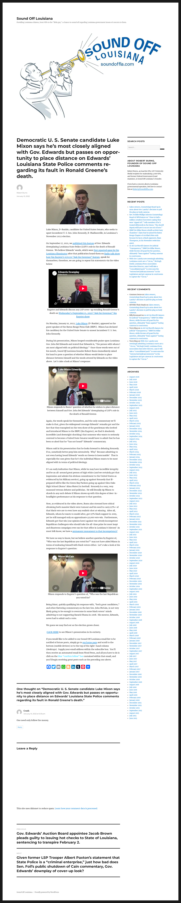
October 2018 (134, 617)
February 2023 (135, 486)
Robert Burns (22, 193)
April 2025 (133, 418)
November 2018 (135, 615)
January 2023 (134, 488)
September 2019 (135, 589)
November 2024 (135, 431)
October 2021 (134, 527)
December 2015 (135, 703)
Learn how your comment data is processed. (76, 808)
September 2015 (135, 711)
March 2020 (134, 576)
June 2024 (133, 444)
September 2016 (135, 682)
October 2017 (134, 648)
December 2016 (135, 674)
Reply (20, 727)
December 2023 (135, 460)
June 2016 (133, 690)
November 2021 (135, 524)
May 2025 (133, 416)
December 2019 (135, 581)
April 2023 (133, 480)
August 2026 (134, 377)
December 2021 (135, 522)
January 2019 (134, 610)
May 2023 (133, 478)
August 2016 (134, 685)
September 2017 (135, 651)
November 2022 (135, 493)
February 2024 (135, 454)
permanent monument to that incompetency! (95, 531)
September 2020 (135, 561)
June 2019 (133, 597)
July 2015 (132, 716)
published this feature (83, 243)
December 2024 (135, 429)
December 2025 (135, 398)
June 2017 (133, 659)
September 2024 (135, 436)
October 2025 (134, 403)
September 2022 (135, 498)
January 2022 (134, 519)
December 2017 (135, 643)
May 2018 (133, 630)
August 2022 (134, 501)
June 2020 (133, 568)
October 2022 (134, 496)
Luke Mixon (82, 323)
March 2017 (134, 667)
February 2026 (135, 392)
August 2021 (134, 532)
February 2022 (135, 517)
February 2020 (135, 579)
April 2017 (133, 664)
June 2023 (133, 475)
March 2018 (134, 636)
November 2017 (135, 646)
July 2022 (133, 504)
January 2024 (134, 457)
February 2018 (134, 638)
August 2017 (134, 654)
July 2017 (132, 656)
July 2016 (133, 687)
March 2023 (134, 483)
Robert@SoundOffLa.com (143, 189)
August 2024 (134, 439)
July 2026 (133, 379)
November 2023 (135, 462)
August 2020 (134, 563)
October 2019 (134, 586)
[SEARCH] (162, 149)
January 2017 (134, 672)
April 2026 (133, 387)
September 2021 (135, 529)
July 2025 (133, 411)
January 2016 (134, 700)
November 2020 (135, 555)
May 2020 (133, 571)
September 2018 (135, 620)
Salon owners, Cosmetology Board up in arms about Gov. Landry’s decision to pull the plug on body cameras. (145, 209)
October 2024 (134, 434)
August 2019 (134, 592)
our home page (89, 642)
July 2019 (133, 594)
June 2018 (133, 628)
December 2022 (135, 491)
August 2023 (134, 470)
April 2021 (133, 542)
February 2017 (134, 669)
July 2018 (132, 625)
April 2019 (133, 602)
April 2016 (133, 695)
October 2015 (134, 708)
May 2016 (133, 692)
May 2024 (133, 447)
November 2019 (135, 584)
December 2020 (135, 553)
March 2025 (134, 421)
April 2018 (133, 633)
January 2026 (134, 395)
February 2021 (134, 548)
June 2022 (133, 506)
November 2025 (135, 400)
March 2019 (134, 604)
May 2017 (133, 661)
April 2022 (133, 511)
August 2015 (134, 713)
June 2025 (133, 413)
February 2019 (135, 607)
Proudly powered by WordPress (47, 892)
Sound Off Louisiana (35, 18)
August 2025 (134, 408)
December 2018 (135, 612)
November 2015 (135, 705)
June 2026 (133, 382)
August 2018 (134, 623)
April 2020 (133, 573)
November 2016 (135, 677)
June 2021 (133, 537)
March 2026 (134, 390)
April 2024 (133, 449)
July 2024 (133, 442)
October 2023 (134, 465)
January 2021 (134, 550)
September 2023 (135, 467)
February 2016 (135, 698)
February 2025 (135, 423)
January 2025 (134, 426)
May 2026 (133, 385)
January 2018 (134, 641)
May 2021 (133, 540)
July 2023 (133, 473)
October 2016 (134, 679)
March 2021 (134, 545)
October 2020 (134, 558)
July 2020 (133, 566)
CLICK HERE (52, 632)
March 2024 (134, 452)
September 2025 (135, 405)
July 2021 (132, 535)
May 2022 (133, 509)
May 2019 (133, 599)
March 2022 (134, 514)
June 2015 (133, 718)
